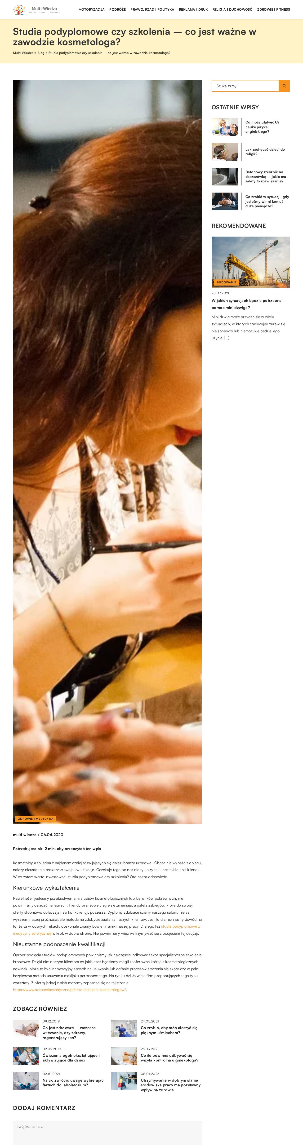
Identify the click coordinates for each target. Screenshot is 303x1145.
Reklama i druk (193, 9)
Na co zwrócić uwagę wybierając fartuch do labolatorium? (73, 1083)
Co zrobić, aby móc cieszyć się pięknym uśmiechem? (169, 1030)
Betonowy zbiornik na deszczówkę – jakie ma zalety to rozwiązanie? (265, 176)
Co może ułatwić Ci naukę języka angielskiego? (262, 127)
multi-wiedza (25, 835)
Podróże (117, 9)
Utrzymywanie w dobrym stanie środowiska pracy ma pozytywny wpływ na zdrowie (171, 1085)
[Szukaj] (284, 86)
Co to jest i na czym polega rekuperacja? (249, 300)
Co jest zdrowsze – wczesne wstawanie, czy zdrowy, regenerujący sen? (69, 1032)
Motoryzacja (92, 9)
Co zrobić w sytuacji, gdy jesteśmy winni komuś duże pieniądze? (267, 201)
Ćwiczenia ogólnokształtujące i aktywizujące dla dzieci (71, 1058)
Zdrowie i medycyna (35, 818)
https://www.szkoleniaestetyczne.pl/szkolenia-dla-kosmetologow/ (69, 989)
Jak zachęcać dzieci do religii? (265, 151)
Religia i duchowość (233, 9)
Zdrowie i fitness (273, 9)
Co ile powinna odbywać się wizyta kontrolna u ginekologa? (170, 1058)
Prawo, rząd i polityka (152, 9)
